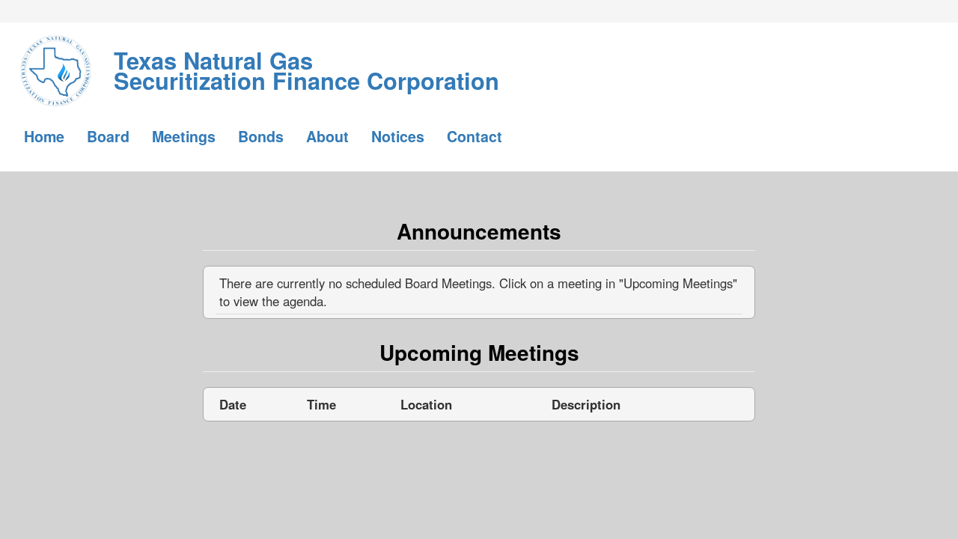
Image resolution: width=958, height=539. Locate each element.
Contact (474, 136)
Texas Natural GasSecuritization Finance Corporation (306, 59)
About (327, 136)
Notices (397, 136)
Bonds (261, 136)
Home (44, 136)
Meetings (184, 136)
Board (108, 136)
